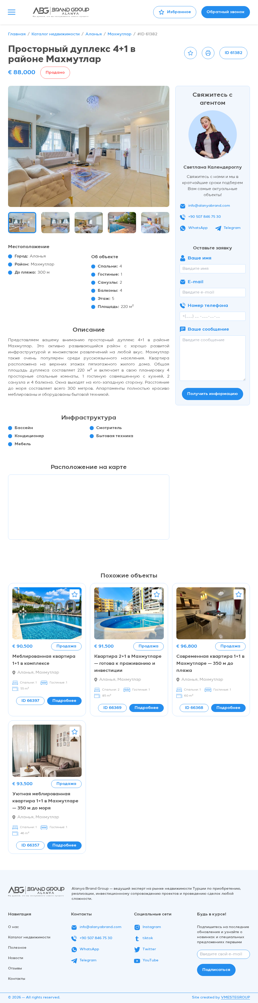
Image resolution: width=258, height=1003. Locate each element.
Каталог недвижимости (55, 34)
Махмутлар (120, 34)
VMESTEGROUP (235, 997)
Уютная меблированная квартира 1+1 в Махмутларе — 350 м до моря (45, 801)
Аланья (93, 34)
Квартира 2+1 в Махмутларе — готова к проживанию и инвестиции (128, 663)
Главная (17, 34)
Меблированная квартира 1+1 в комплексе (43, 660)
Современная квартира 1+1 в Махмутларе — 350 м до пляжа (210, 663)
